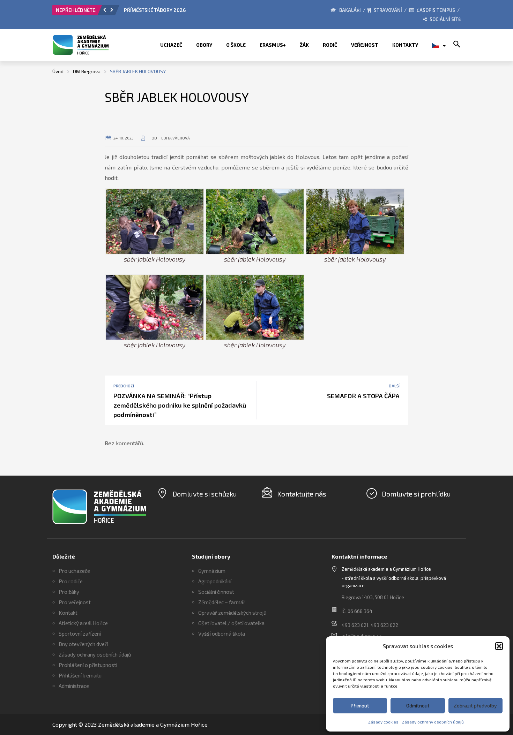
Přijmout (360, 706)
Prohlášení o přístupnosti (88, 665)
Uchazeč (171, 45)
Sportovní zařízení (80, 633)
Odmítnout (418, 706)
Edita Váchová (175, 138)
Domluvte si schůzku (204, 494)
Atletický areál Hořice (83, 623)
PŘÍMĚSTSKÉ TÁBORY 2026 (155, 10)
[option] (202, 12)
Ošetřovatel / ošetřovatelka (231, 623)
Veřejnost (364, 45)
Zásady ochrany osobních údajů (433, 721)
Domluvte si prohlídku (416, 494)
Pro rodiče (71, 581)
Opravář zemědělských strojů (232, 612)
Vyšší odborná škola (221, 633)
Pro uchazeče (74, 571)
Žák (304, 45)
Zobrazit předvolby (475, 706)
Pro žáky (69, 592)
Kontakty (405, 45)
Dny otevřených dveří (83, 644)
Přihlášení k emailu (80, 675)
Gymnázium (211, 571)
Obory (204, 45)
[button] (499, 646)
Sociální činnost (216, 592)
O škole (236, 45)
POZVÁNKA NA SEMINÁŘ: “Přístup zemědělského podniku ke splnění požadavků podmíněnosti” (179, 405)
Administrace (74, 686)
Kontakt (68, 612)
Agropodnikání (214, 581)
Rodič (330, 45)
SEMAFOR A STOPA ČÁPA (363, 396)
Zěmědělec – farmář (221, 602)
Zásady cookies (383, 721)
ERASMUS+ (273, 45)
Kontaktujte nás (301, 494)
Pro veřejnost (75, 602)
